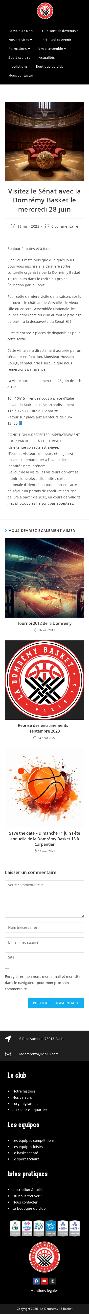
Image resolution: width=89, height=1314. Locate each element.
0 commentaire (64, 226)
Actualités (47, 57)
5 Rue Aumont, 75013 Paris (41, 1038)
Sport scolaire (19, 57)
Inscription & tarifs (27, 1189)
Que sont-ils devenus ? (60, 30)
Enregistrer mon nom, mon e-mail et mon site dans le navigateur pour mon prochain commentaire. (42, 982)
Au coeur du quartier (29, 1109)
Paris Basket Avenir (56, 39)
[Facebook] (36, 1281)
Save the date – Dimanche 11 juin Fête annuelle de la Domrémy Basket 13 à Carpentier (44, 838)
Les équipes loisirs (27, 1146)
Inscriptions (17, 66)
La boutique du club (29, 1208)
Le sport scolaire (26, 1159)
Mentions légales (44, 1290)
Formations (18, 48)
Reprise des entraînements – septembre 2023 (44, 728)
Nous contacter (20, 75)
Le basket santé (25, 1152)
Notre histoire (23, 1091)
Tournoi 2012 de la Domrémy (45, 623)
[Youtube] (44, 1281)
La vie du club (19, 30)
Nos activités (19, 39)
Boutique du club (50, 66)
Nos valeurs (22, 1097)
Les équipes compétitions (33, 1140)
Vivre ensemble (51, 48)
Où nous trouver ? (27, 1196)
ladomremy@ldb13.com (39, 1054)
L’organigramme (25, 1103)
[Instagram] (52, 1281)
